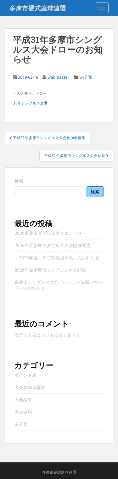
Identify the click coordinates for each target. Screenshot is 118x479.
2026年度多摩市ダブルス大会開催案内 (52, 245)
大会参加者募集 (29, 387)
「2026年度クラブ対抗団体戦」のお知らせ (56, 258)
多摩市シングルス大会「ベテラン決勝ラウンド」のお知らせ (58, 285)
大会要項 (23, 412)
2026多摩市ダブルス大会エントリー (50, 233)
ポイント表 (25, 375)
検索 (18, 181)
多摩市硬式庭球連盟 (37, 8)
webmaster (58, 77)
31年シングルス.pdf (30, 103)
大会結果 (23, 400)
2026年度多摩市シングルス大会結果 (50, 270)
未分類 (86, 77)
